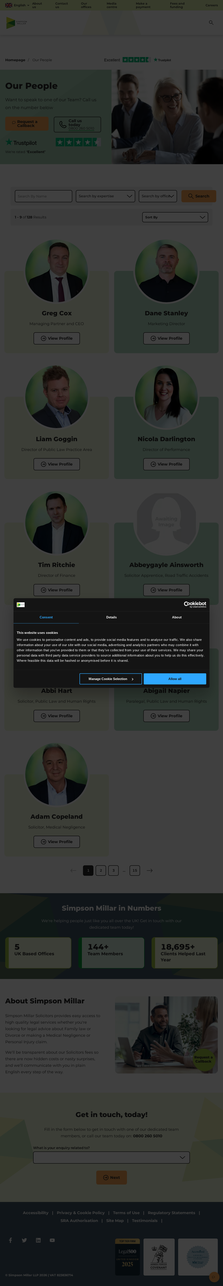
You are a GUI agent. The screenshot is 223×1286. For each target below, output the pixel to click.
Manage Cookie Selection (108, 679)
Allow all (174, 679)
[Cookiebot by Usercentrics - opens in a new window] (187, 604)
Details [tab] (111, 617)
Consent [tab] (46, 617)
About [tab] (177, 617)
